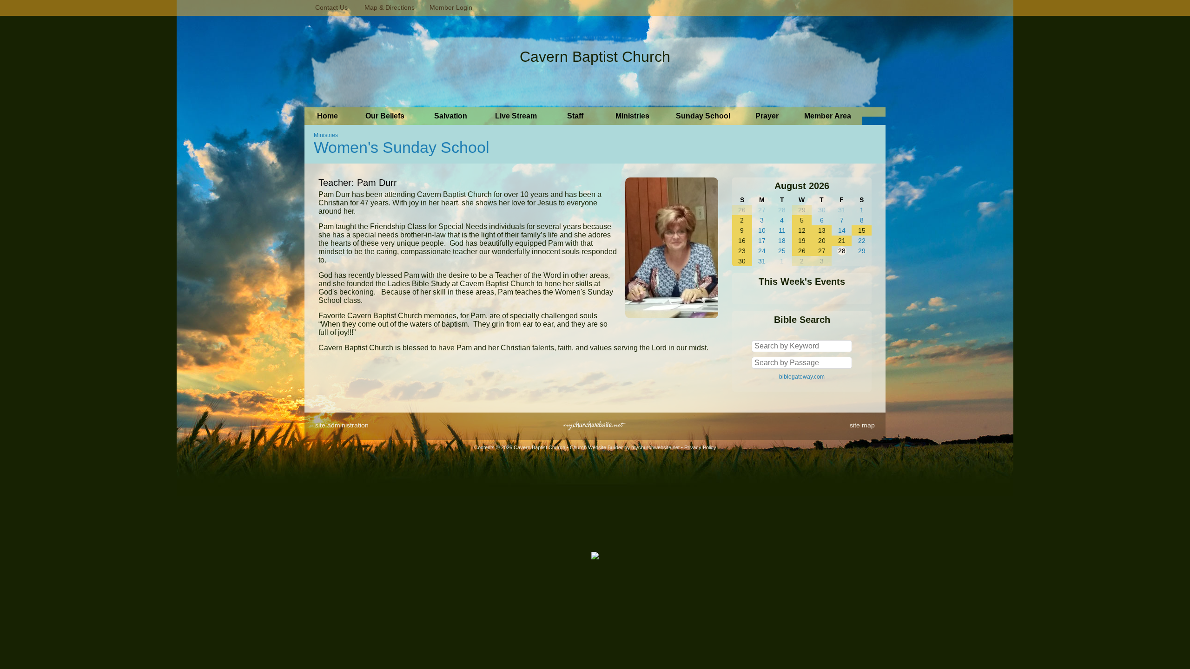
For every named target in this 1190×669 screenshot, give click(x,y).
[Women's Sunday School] (671, 320)
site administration (342, 425)
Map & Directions (388, 7)
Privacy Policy (700, 447)
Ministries (326, 135)
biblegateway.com (802, 377)
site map (862, 425)
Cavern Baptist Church (595, 56)
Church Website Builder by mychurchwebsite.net (625, 447)
